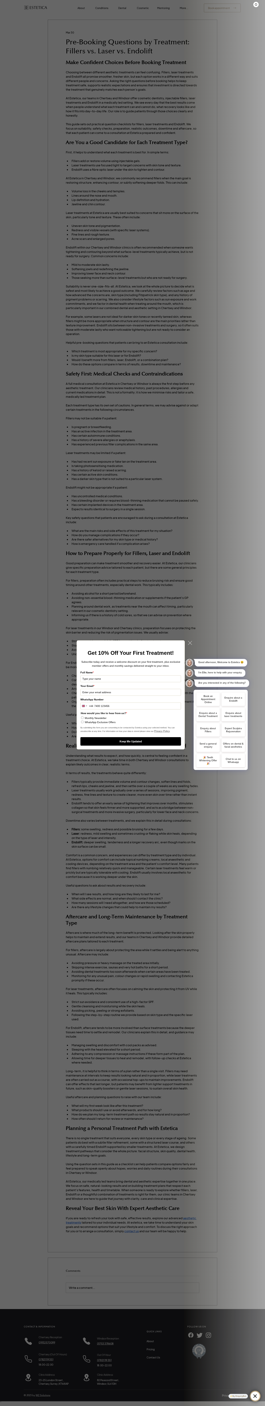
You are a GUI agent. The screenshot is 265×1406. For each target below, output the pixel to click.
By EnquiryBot (239, 1396)
